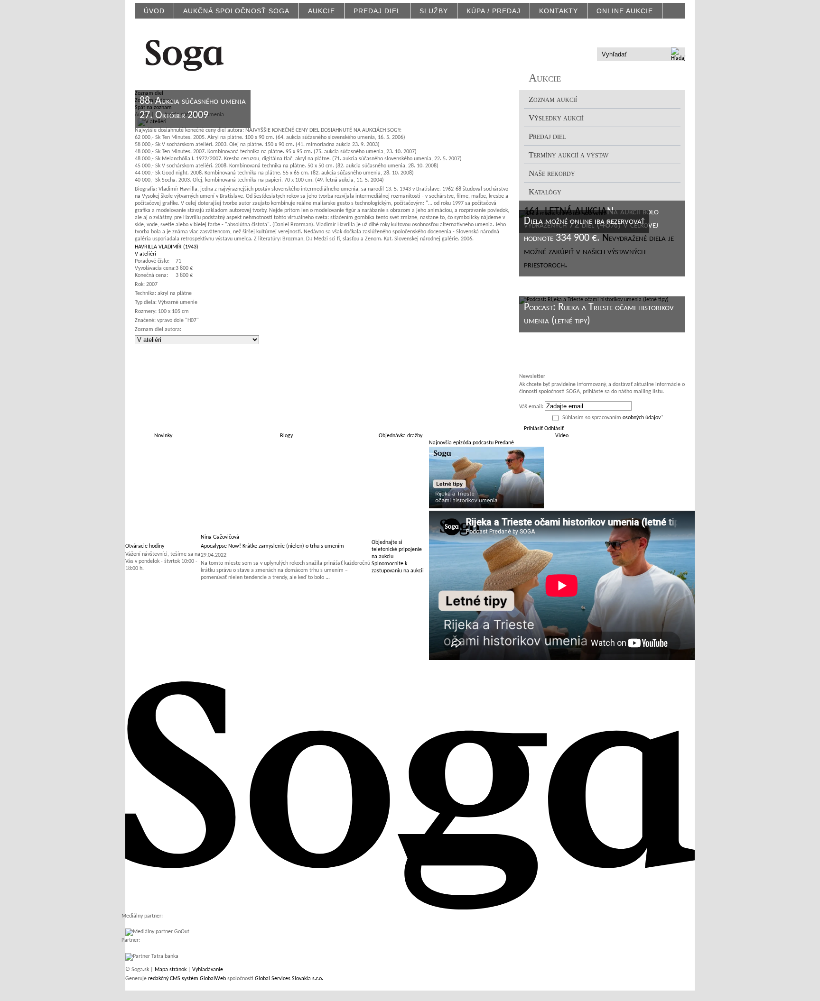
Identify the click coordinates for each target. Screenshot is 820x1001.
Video (561, 436)
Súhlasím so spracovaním (612, 418)
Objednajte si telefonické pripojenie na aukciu (397, 550)
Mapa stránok (170, 970)
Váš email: (531, 407)
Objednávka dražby (400, 436)
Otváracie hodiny (144, 546)
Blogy (286, 436)
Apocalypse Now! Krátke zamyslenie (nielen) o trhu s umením (272, 546)
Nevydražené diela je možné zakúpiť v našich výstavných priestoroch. (599, 251)
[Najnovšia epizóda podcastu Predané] (486, 507)
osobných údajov (642, 418)
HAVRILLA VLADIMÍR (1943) (166, 247)
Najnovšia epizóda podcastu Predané (471, 443)
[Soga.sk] (185, 53)
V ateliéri (145, 254)
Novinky (163, 436)
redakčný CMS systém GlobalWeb (187, 979)
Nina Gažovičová (220, 537)
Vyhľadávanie (207, 970)
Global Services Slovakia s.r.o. (289, 979)
